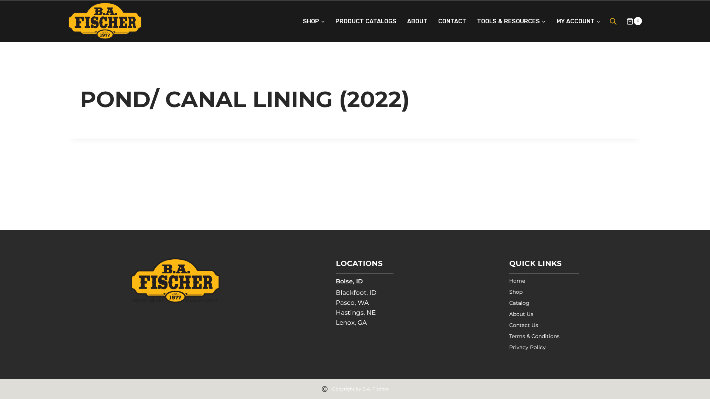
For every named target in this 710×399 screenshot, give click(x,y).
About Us (521, 314)
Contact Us (523, 325)
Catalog (519, 303)
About (417, 21)
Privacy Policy (527, 347)
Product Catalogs (365, 21)
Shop (516, 292)
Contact (452, 21)
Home (517, 280)
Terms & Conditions (534, 336)
